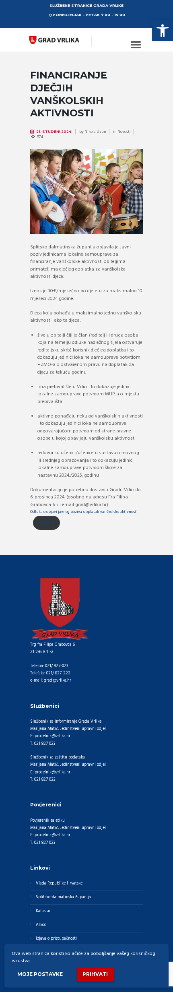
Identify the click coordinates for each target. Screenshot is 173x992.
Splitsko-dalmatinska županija (63, 897)
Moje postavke (40, 974)
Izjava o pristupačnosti (56, 938)
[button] (162, 30)
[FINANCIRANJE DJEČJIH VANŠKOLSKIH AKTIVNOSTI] (86, 191)
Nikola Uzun (95, 131)
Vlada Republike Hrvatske (59, 883)
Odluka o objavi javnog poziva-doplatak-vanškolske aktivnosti (84, 512)
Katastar (43, 911)
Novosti (124, 131)
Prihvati (95, 974)
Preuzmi (46, 523)
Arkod (41, 925)
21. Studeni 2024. (54, 132)
